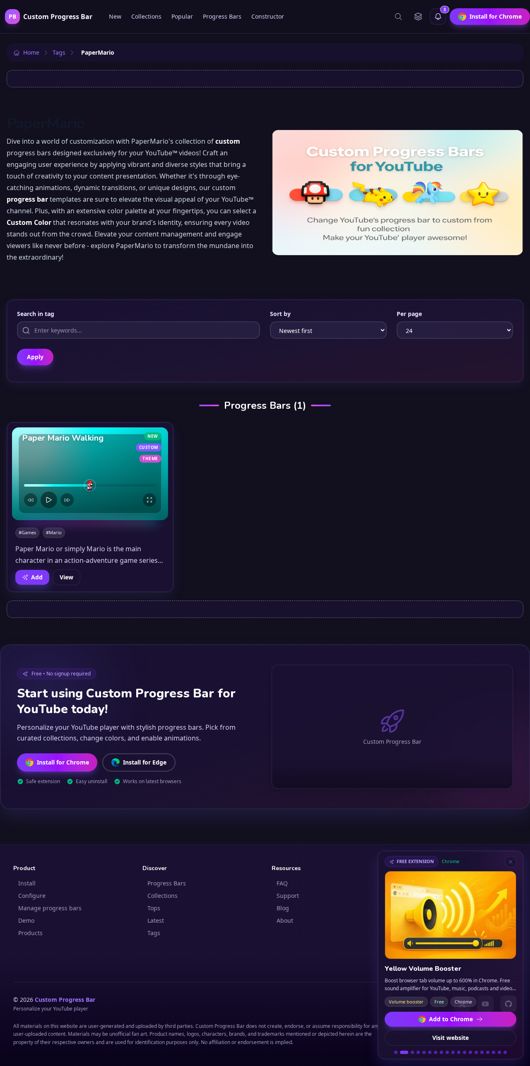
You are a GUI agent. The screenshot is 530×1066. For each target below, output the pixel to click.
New (115, 16)
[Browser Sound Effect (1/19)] (396, 1052)
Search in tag (35, 314)
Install (27, 883)
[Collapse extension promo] (510, 862)
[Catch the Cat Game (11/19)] (458, 1052)
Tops (153, 908)
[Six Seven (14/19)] (476, 1052)
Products (30, 933)
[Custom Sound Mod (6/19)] (429, 1052)
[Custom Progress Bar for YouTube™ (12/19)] (464, 1052)
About (285, 920)
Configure (32, 896)
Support (288, 896)
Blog (283, 908)
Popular (182, 16)
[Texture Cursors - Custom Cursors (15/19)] (482, 1052)
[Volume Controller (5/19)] (424, 1052)
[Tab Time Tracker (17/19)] (493, 1052)
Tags (153, 933)
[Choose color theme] (418, 16)
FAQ (282, 883)
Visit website (450, 1038)
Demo (26, 920)
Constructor (267, 16)
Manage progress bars (50, 908)
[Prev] (30, 499)
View (66, 577)
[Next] (67, 499)
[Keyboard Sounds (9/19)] (447, 1052)
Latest (155, 920)
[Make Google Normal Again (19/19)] (505, 1052)
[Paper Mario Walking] (90, 474)
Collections (146, 16)
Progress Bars (222, 16)
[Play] (49, 500)
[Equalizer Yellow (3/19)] (412, 1052)
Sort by (280, 314)
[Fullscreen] (149, 499)
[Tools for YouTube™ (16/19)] (487, 1052)
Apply (35, 357)
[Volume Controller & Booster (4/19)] (418, 1052)
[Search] (398, 16)
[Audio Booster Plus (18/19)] (499, 1052)
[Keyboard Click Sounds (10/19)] (453, 1052)
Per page (409, 314)
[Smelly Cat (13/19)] (470, 1052)
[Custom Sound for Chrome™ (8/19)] (441, 1052)
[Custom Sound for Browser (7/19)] (435, 1052)
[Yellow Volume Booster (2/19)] (404, 1052)
